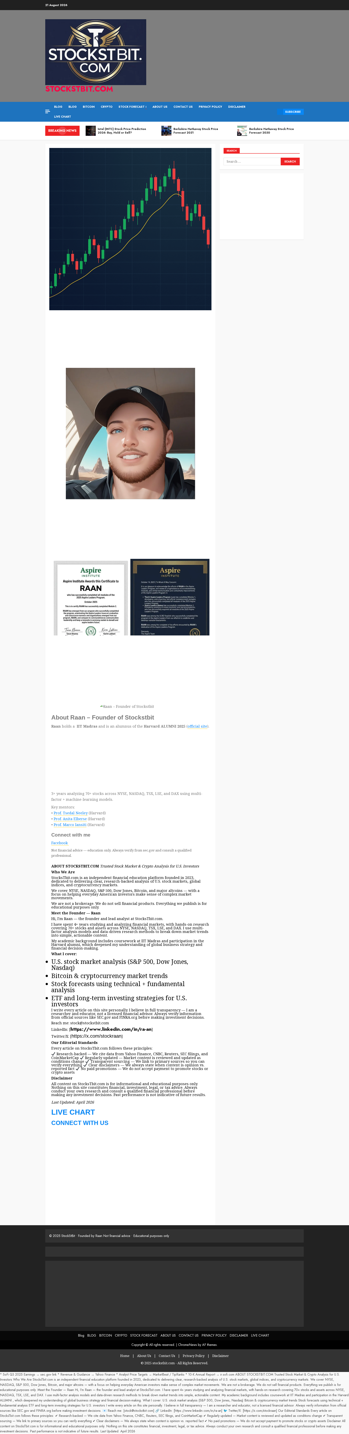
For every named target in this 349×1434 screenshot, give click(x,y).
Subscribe (293, 112)
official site (197, 726)
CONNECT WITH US (79, 1123)
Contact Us (167, 1356)
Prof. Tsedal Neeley (71, 812)
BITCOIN (89, 107)
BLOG (72, 107)
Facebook (59, 842)
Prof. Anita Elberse (70, 818)
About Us (144, 1356)
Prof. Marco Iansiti (70, 824)
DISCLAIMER (236, 107)
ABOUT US (159, 107)
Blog (58, 107)
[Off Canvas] (47, 111)
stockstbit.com (79, 88)
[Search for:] (252, 161)
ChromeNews (187, 1344)
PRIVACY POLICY (210, 107)
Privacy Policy (194, 1356)
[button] (272, 112)
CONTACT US (183, 107)
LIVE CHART (62, 117)
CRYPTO (106, 107)
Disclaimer (220, 1356)
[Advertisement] (79, 40)
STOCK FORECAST (132, 107)
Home (124, 1356)
